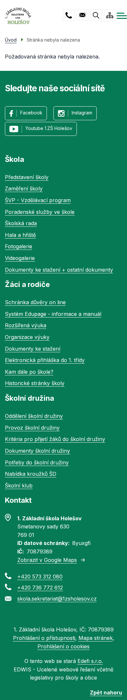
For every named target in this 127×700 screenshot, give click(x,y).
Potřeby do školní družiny (37, 462)
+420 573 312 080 (69, 15)
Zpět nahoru (106, 692)
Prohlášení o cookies (63, 646)
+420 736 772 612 (40, 587)
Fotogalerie (18, 246)
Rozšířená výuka (25, 325)
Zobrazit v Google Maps (47, 560)
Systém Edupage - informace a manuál (53, 314)
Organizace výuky (27, 337)
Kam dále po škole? (29, 372)
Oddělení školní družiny (34, 416)
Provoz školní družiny (32, 427)
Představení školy (27, 177)
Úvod (11, 40)
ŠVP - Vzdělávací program (38, 200)
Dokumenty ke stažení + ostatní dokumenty (59, 269)
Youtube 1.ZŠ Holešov (48, 128)
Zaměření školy (24, 188)
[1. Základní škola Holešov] (18, 15)
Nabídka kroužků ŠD (30, 474)
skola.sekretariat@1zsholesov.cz (82, 15)
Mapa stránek (95, 638)
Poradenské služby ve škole (40, 212)
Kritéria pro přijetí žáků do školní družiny (55, 439)
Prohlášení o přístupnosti (44, 638)
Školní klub (19, 485)
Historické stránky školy (34, 383)
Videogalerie (20, 258)
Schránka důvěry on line (35, 302)
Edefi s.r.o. (90, 661)
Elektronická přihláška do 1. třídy (45, 360)
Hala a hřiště (20, 235)
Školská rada (21, 223)
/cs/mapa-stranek (110, 15)
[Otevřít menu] (122, 15)
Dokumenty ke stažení (32, 348)
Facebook (31, 112)
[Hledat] (96, 15)
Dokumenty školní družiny (37, 450)
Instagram (82, 112)
